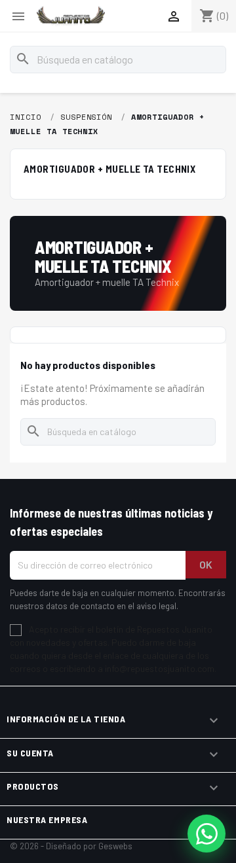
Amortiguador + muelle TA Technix (109, 169)
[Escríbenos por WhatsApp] (206, 834)
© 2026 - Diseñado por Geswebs (71, 846)
